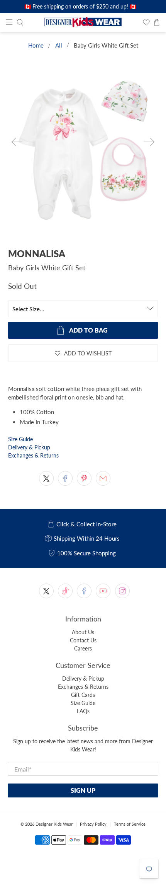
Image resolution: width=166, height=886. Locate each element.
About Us (83, 632)
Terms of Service (130, 823)
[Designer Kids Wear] (83, 22)
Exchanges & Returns (33, 455)
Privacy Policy (93, 823)
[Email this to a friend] (103, 478)
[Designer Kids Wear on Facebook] (84, 591)
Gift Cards (83, 694)
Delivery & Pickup (29, 447)
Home (36, 45)
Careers (83, 648)
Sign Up (83, 790)
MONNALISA (36, 253)
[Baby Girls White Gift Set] (83, 153)
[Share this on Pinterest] (84, 478)
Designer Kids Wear (54, 823)
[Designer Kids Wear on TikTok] (65, 591)
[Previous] (17, 142)
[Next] (149, 142)
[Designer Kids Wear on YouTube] (103, 591)
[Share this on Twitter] (46, 478)
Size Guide (20, 439)
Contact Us (83, 640)
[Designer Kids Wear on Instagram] (122, 591)
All (58, 45)
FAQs (83, 711)
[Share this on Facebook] (65, 478)
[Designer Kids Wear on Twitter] (46, 591)
